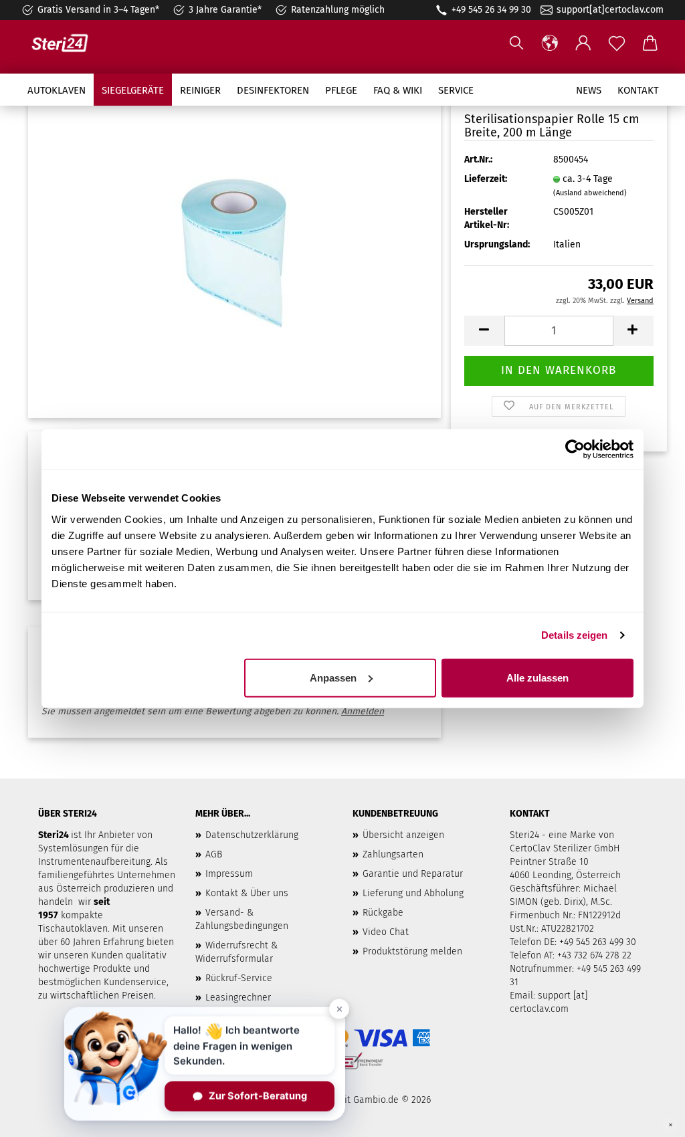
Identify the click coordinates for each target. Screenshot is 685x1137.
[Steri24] (65, 43)
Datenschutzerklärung (251, 835)
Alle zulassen (537, 677)
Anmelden (362, 711)
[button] (550, 43)
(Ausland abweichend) (590, 193)
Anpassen (333, 677)
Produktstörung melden (412, 951)
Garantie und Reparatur (413, 874)
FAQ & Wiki (397, 90)
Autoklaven (56, 90)
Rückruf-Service (238, 978)
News (588, 90)
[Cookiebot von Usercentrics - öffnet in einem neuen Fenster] (574, 449)
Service (456, 90)
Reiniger (200, 90)
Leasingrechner (238, 997)
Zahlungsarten (393, 854)
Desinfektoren (273, 90)
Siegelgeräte (133, 90)
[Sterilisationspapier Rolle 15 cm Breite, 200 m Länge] (235, 250)
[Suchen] (516, 43)
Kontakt (638, 90)
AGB (213, 854)
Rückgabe (383, 912)
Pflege (341, 90)
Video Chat (386, 932)
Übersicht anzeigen (403, 835)
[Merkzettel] (616, 43)
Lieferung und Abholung (413, 893)
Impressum (229, 874)
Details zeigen (574, 635)
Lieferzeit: (485, 179)
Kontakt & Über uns (246, 893)
